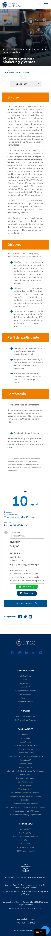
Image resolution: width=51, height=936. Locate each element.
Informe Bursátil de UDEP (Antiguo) (25, 811)
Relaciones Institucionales (25, 778)
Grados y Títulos (25, 764)
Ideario (25, 680)
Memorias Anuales (25, 701)
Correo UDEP (25, 829)
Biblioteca (25, 734)
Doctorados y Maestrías (25, 716)
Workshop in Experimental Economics (25, 793)
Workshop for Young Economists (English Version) (25, 807)
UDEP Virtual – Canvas (25, 847)
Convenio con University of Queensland (25, 814)
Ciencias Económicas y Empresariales (21, 71)
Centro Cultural (25, 742)
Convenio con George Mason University (25, 796)
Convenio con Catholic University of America (25, 756)
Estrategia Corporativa (25, 683)
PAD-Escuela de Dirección (25, 720)
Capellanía (25, 738)
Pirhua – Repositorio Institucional (25, 836)
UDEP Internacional (25, 782)
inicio (4, 71)
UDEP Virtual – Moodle (25, 851)
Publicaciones (25, 774)
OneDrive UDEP (25, 833)
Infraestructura (25, 694)
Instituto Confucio (25, 767)
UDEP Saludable (25, 785)
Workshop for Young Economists (25, 804)
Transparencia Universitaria (25, 691)
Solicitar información (25, 603)
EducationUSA (25, 760)
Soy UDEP (25, 687)
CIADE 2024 (26, 800)
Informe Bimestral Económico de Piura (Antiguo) (25, 771)
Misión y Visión (25, 676)
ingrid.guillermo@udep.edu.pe (24, 564)
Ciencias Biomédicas (26, 753)
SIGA (25, 840)
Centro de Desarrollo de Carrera (25, 745)
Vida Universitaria (25, 789)
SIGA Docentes (25, 844)
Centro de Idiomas (25, 749)
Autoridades (25, 698)
